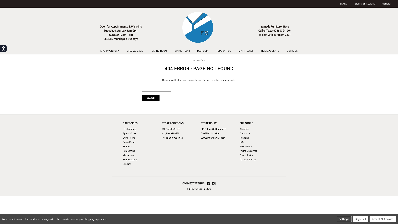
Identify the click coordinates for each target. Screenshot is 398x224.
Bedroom (202, 50)
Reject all (360, 219)
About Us (244, 129)
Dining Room (182, 50)
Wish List (386, 3)
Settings (344, 219)
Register (371, 3)
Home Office (223, 50)
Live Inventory (109, 50)
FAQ (242, 142)
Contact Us (245, 133)
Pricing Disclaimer (248, 151)
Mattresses (246, 50)
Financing (244, 138)
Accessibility (246, 146)
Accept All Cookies (382, 219)
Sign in (358, 3)
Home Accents (270, 50)
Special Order (135, 50)
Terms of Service (248, 159)
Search (344, 3)
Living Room (159, 50)
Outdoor (292, 50)
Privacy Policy (246, 155)
